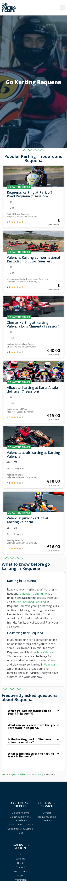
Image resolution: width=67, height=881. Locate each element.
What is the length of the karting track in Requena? (31, 755)
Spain (14, 774)
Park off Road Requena (31, 602)
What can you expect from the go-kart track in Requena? (31, 726)
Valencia (49, 664)
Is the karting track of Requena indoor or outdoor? (29, 740)
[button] (62, 7)
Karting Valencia (43, 652)
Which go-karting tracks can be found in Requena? (29, 712)
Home (5, 774)
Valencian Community (34, 593)
